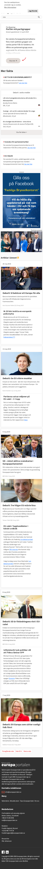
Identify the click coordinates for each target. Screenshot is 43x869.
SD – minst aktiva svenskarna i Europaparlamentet (18, 462)
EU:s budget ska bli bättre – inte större (17, 121)
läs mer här (31, 148)
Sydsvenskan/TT (9, 337)
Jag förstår (32, 11)
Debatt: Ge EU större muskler (17, 378)
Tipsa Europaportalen (27, 801)
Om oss (36, 801)
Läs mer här (23, 83)
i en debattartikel (26, 539)
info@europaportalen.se (13, 792)
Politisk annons (36, 230)
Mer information (10, 7)
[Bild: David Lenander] (21, 278)
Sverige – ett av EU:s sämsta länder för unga (19, 111)
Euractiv (12, 678)
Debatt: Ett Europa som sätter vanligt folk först (21, 726)
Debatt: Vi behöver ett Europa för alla (21, 293)
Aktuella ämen (14, 801)
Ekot (26, 420)
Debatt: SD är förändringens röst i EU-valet (21, 623)
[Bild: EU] (21, 446)
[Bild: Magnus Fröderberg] (21, 363)
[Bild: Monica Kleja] (21, 490)
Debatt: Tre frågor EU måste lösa (19, 505)
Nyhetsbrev (5, 801)
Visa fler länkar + (21, 132)
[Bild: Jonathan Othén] (21, 606)
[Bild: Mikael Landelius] (21, 709)
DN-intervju (13, 549)
